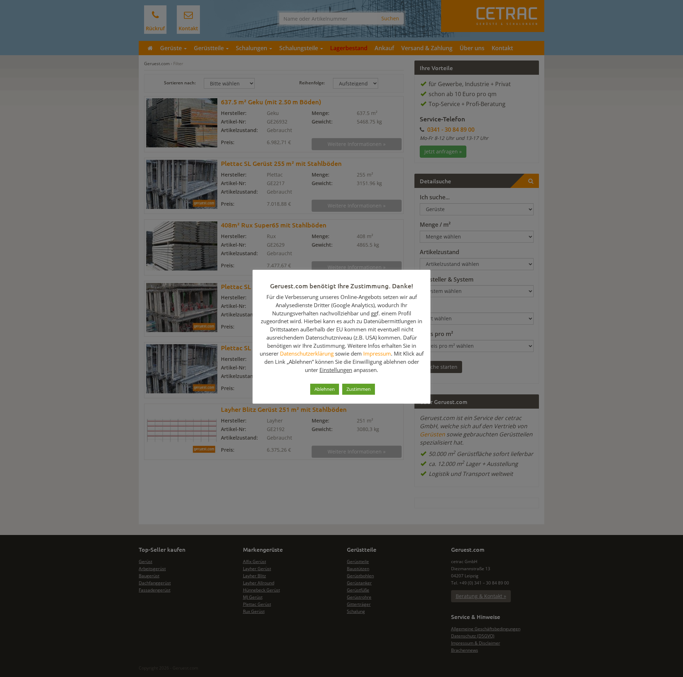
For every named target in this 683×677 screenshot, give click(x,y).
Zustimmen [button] (358, 389)
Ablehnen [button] (324, 389)
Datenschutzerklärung (307, 353)
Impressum (377, 353)
